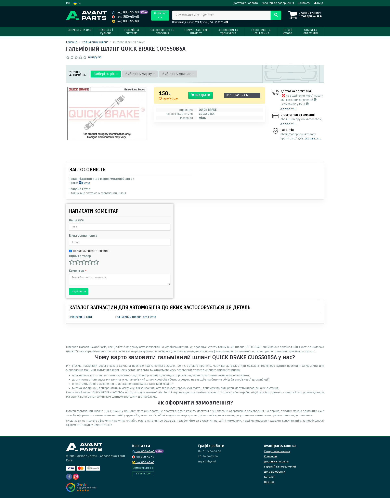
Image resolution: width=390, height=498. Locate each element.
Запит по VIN (143, 473)
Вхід (319, 3)
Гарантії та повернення (280, 466)
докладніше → (289, 108)
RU (68, 3)
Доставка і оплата (245, 3)
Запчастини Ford (80, 317)
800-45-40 (128, 12)
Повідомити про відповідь (91, 251)
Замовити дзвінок (143, 468)
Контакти (304, 3)
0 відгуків (94, 57)
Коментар (77, 271)
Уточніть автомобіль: (78, 73)
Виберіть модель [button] (177, 74)
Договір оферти (274, 471)
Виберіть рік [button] (105, 74)
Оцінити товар (80, 256)
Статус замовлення (277, 451)
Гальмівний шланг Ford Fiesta (135, 317)
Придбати (202, 95)
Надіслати (79, 291)
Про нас (269, 482)
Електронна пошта (83, 235)
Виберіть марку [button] (139, 74)
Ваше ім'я (76, 220)
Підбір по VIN (160, 15)
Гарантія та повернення (278, 3)
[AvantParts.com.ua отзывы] (82, 487)
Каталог (269, 476)
